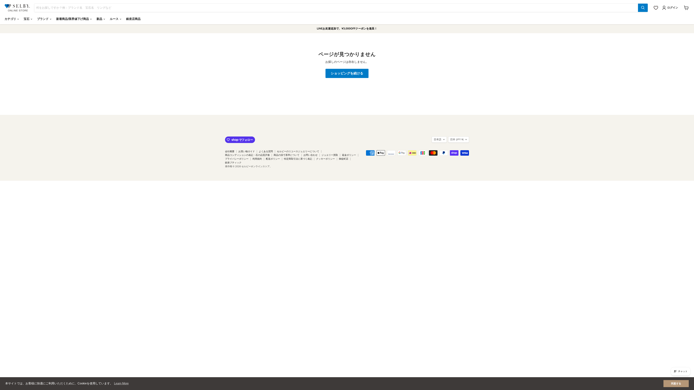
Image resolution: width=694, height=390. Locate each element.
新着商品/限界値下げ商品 (73, 19)
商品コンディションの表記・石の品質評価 (247, 155)
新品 (100, 19)
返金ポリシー (349, 155)
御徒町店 (343, 159)
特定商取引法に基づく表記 (298, 159)
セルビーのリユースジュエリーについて (298, 151)
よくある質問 (266, 151)
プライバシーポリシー (237, 159)
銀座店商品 (133, 19)
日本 (457, 139)
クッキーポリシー (325, 159)
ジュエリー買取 (330, 155)
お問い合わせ (310, 155)
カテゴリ (11, 19)
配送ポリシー (273, 159)
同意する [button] (676, 383)
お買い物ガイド (246, 151)
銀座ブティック (233, 162)
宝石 (27, 19)
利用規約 (257, 159)
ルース (114, 19)
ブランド (43, 19)
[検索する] (643, 8)
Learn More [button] (121, 383)
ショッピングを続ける (347, 73)
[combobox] (336, 8)
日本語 (437, 139)
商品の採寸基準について (286, 155)
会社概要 (229, 151)
